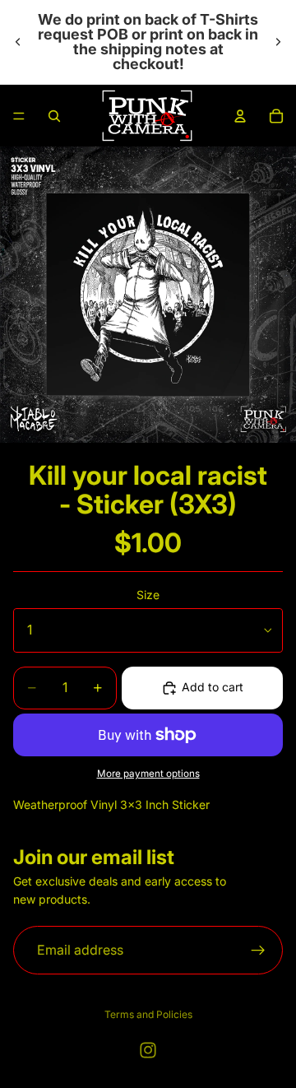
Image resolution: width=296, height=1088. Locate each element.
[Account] (240, 116)
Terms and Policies (148, 1014)
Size (148, 595)
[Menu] (19, 116)
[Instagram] (148, 1050)
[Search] (54, 116)
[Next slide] (278, 42)
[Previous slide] (18, 42)
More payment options (148, 773)
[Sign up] (258, 950)
